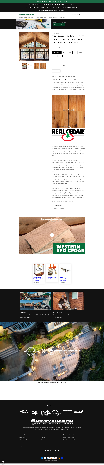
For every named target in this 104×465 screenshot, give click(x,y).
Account (42, 441)
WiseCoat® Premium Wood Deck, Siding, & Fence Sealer (38, 279)
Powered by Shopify (56, 460)
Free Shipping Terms (24, 317)
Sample (71, 56)
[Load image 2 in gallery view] (30, 66)
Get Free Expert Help (58, 24)
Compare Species (22, 437)
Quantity (53, 58)
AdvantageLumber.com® (28, 427)
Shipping (53, 47)
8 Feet (64, 52)
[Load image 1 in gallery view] (24, 66)
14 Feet (80, 52)
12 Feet (75, 52)
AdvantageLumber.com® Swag (69, 437)
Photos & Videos (22, 443)
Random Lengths (56, 52)
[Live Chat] (3, 462)
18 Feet (60, 56)
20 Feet (65, 56)
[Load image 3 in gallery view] (37, 66)
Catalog (20, 446)
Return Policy (43, 446)
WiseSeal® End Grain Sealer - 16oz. (51, 278)
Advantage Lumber (50, 460)
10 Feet (69, 52)
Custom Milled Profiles (23, 439)
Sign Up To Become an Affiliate (69, 439)
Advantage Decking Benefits (24, 441)
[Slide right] (47, 66)
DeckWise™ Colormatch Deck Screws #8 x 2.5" (64, 279)
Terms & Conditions (45, 443)
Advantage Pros (66, 441)
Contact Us (43, 437)
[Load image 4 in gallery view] (43, 66)
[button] (22, 17)
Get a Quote (56, 70)
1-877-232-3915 (75, 14)
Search (42, 439)
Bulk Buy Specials (57, 317)
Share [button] (54, 211)
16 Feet (54, 56)
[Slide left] (20, 66)
